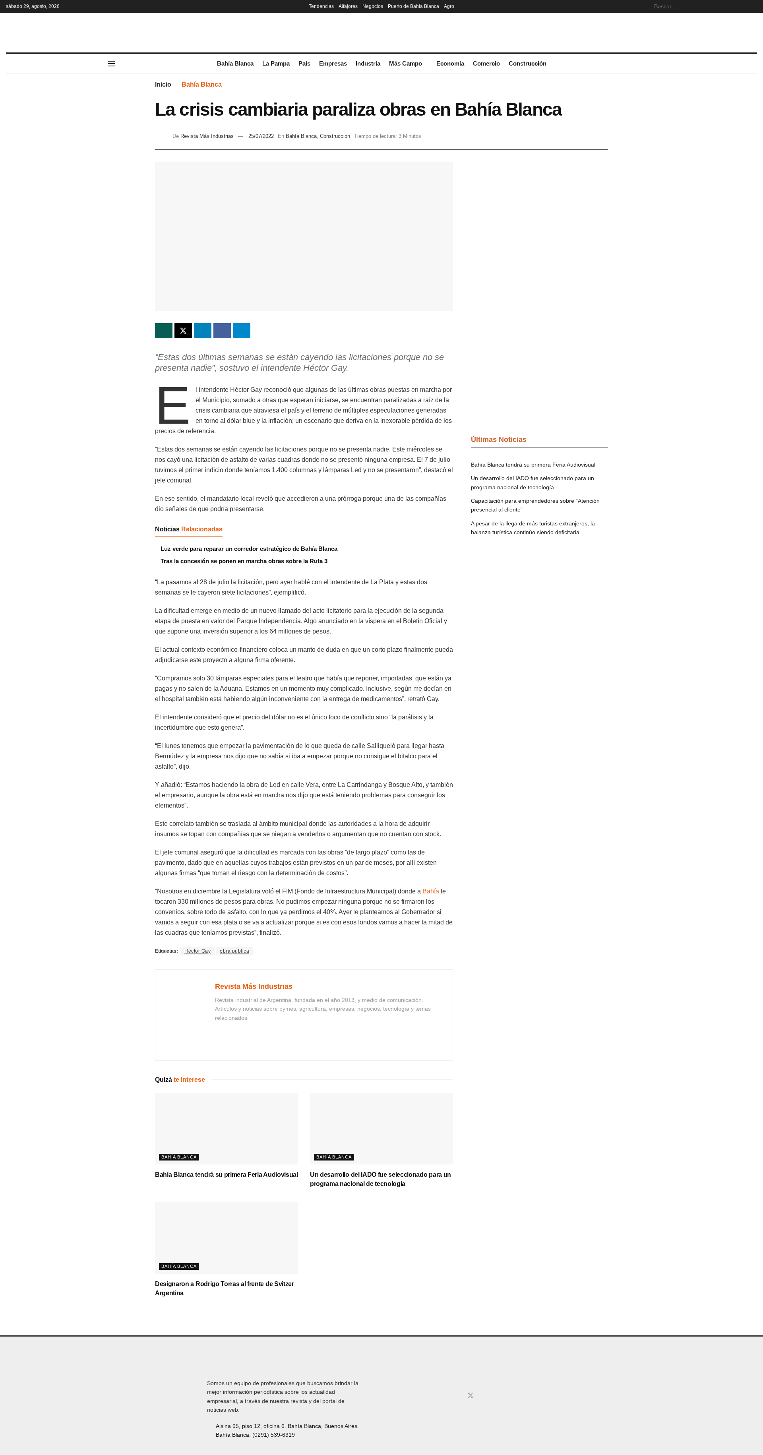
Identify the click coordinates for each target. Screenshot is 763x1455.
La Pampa (276, 63)
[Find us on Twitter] (470, 1395)
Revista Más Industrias (207, 136)
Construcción (527, 63)
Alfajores (348, 6)
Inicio (163, 84)
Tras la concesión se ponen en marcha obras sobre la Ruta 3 (244, 561)
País (304, 63)
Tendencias (321, 6)
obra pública (234, 951)
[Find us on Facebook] (444, 1395)
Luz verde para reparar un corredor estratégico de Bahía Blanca (249, 548)
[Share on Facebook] (222, 330)
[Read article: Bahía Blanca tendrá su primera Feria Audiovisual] (226, 1128)
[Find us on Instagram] (457, 1395)
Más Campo (405, 63)
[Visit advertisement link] (539, 221)
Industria (368, 63)
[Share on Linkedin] (202, 330)
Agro (449, 6)
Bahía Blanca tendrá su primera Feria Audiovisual (226, 1174)
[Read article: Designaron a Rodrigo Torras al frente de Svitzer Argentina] (226, 1238)
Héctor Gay (197, 951)
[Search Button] (752, 6)
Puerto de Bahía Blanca (413, 6)
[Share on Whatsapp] (163, 330)
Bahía (430, 891)
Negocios (372, 6)
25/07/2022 (261, 136)
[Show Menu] (111, 63)
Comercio (486, 63)
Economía (450, 63)
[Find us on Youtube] (484, 1395)
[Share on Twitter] (183, 330)
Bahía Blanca (235, 63)
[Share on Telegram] (241, 330)
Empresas (333, 63)
